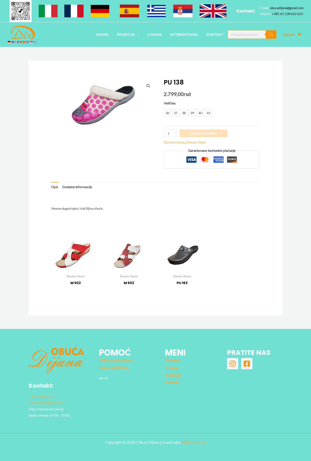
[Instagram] (232, 363)
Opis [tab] (54, 187)
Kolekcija (173, 375)
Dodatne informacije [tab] (77, 187)
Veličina (169, 103)
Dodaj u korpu (203, 133)
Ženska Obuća (174, 142)
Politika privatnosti (116, 360)
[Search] (271, 34)
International (184, 34)
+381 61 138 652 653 (287, 14)
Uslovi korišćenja (114, 367)
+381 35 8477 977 (42, 396)
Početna (172, 360)
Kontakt (214, 34)
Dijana (102, 34)
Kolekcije (126, 34)
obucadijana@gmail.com (287, 8)
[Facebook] (246, 363)
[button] (148, 86)
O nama (154, 34)
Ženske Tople (195, 142)
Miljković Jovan (193, 442)
